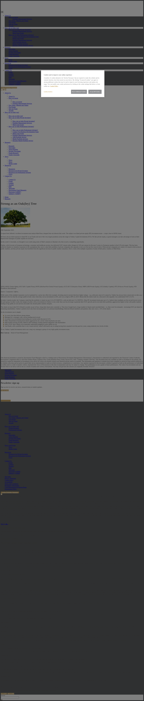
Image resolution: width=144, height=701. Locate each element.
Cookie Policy (54, 86)
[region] (73, 83)
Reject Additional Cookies (79, 91)
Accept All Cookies (95, 91)
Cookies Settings (48, 91)
